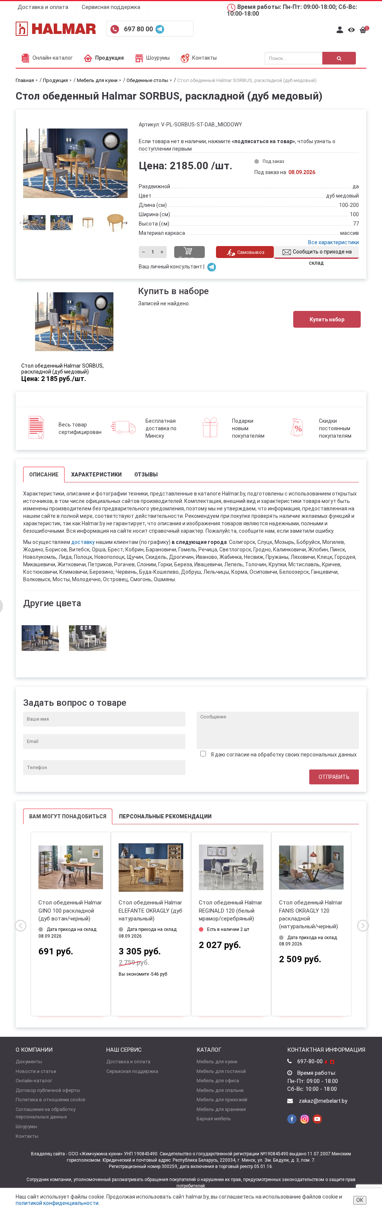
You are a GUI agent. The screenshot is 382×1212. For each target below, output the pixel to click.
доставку (83, 542)
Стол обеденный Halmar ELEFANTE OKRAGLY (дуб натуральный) (150, 910)
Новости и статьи (36, 1071)
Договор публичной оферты (48, 1090)
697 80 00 (139, 29)
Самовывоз (250, 252)
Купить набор (327, 319)
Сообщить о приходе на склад (322, 254)
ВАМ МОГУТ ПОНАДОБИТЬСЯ (67, 816)
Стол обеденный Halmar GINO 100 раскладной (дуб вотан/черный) (70, 910)
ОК (359, 1200)
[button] (123, 222)
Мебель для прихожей (222, 1099)
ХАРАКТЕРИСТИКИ (96, 475)
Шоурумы (158, 58)
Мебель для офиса (218, 1080)
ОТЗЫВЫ (146, 475)
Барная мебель (214, 1118)
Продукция (109, 58)
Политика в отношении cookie (50, 1099)
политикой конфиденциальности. (58, 1203)
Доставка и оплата (43, 7)
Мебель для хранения (221, 1109)
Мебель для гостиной (221, 1071)
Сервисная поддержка (111, 7)
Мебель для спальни (220, 1090)
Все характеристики (333, 242)
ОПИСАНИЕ (44, 475)
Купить (188, 257)
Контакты (204, 58)
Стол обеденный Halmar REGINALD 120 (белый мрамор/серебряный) (230, 910)
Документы (29, 1061)
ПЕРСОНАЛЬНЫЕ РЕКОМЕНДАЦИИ (165, 816)
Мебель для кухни (217, 1061)
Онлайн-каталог (52, 58)
